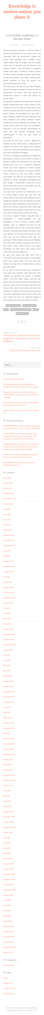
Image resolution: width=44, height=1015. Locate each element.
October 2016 (8, 572)
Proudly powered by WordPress (22, 1008)
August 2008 (8, 895)
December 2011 (9, 744)
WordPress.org (8, 994)
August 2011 (8, 759)
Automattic (30, 1010)
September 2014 (9, 645)
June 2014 (7, 660)
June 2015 (7, 613)
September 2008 (9, 890)
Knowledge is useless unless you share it (22, 11)
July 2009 (6, 838)
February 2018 (8, 535)
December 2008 (9, 874)
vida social (22, 314)
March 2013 (7, 718)
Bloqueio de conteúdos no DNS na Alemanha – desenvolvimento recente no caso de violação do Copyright (21, 394)
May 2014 (6, 666)
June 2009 (7, 843)
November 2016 (9, 566)
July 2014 (6, 655)
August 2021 (8, 483)
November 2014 (9, 634)
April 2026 (7, 478)
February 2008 (8, 926)
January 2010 (8, 812)
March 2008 (7, 921)
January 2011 (8, 770)
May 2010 (6, 796)
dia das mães (29, 306)
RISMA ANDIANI (9, 426)
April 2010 (7, 801)
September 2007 (9, 947)
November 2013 (9, 697)
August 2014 (8, 650)
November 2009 (9, 817)
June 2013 (7, 707)
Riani (5, 455)
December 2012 (9, 728)
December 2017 (9, 540)
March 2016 (7, 582)
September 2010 (9, 780)
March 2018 (7, 530)
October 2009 (8, 822)
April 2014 (7, 671)
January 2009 (8, 869)
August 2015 (8, 603)
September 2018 (9, 499)
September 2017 (9, 546)
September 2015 (9, 598)
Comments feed (9, 988)
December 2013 (9, 692)
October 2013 (8, 702)
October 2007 (8, 942)
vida (36, 310)
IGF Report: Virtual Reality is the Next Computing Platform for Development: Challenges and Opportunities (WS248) (21, 446)
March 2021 (7, 488)
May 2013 (6, 712)
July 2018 (6, 509)
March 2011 (7, 765)
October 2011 (8, 749)
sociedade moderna (20, 310)
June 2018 (7, 514)
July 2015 (6, 608)
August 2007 (8, 952)
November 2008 (9, 879)
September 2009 (9, 827)
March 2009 (7, 858)
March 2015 (7, 624)
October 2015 (8, 592)
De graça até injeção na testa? (25, 349)
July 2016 (6, 577)
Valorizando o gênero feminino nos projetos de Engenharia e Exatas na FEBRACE (21, 337)
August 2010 (8, 785)
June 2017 (7, 551)
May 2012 (6, 733)
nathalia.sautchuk (27, 45)
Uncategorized (8, 965)
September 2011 (9, 754)
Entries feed (7, 983)
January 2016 (8, 587)
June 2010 (7, 791)
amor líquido (13, 306)
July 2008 (6, 900)
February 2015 (8, 629)
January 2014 (8, 686)
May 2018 (6, 519)
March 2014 (7, 676)
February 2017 (8, 561)
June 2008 (7, 905)
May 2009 (6, 848)
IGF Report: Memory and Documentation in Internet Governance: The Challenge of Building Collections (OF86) (19, 436)
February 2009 (8, 864)
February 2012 (8, 738)
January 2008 (8, 932)
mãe (6, 310)
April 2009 (7, 853)
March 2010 (7, 806)
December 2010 (9, 775)
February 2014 (8, 681)
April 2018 (7, 525)
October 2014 (8, 639)
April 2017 (7, 556)
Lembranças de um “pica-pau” (14, 379)
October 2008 (8, 885)
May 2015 (6, 619)
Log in (5, 978)
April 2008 (7, 916)
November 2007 (9, 937)
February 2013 (8, 723)
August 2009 (8, 832)
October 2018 (8, 493)
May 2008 (6, 911)
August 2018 (8, 504)
